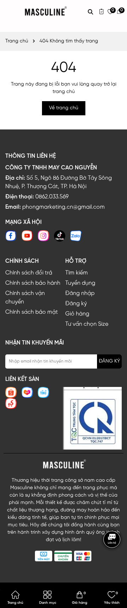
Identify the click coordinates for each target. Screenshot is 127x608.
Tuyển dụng (80, 283)
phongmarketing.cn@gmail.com (63, 207)
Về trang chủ (63, 108)
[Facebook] (11, 235)
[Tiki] (43, 392)
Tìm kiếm (76, 273)
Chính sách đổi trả (28, 273)
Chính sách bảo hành (32, 283)
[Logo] (63, 464)
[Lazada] (27, 392)
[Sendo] (11, 403)
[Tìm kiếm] (90, 12)
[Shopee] (11, 392)
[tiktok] (59, 235)
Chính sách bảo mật (31, 312)
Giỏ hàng (77, 314)
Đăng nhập (80, 293)
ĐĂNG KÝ (109, 361)
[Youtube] (27, 235)
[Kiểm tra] (101, 11)
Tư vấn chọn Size (86, 324)
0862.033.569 (51, 197)
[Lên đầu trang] (113, 560)
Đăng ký (76, 304)
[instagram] (43, 235)
